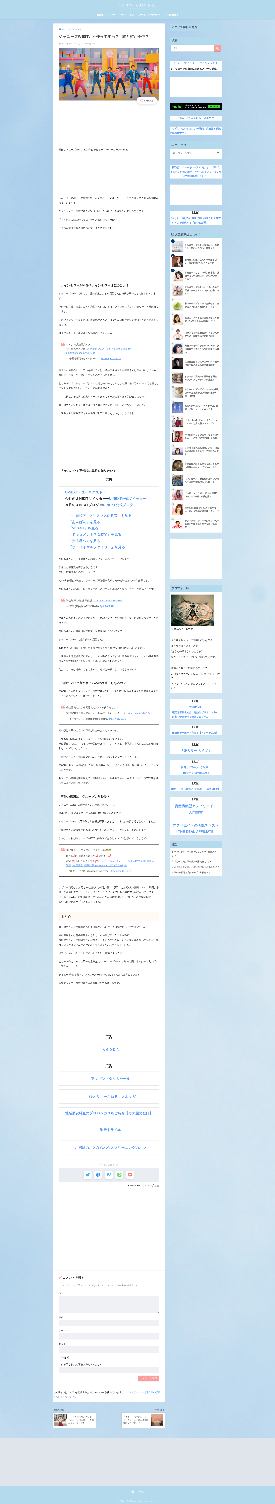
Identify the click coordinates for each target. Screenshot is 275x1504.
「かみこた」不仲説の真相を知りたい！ (192, 861)
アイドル (147, 1185)
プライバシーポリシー (149, 14)
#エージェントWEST (128, 861)
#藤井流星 (126, 348)
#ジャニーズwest (107, 861)
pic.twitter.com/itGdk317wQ (137, 713)
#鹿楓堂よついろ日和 (99, 348)
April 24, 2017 (107, 606)
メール (63, 1330)
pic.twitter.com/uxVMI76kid (80, 353)
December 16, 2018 (120, 871)
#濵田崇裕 (146, 861)
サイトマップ (127, 14)
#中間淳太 (77, 865)
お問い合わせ (171, 14)
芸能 (156, 1185)
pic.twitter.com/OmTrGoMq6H (111, 865)
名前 (62, 1317)
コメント (63, 1293)
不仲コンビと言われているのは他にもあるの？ (195, 866)
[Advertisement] (109, 127)
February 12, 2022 (111, 358)
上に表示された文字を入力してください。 (82, 1364)
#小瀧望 (116, 348)
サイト (62, 1344)
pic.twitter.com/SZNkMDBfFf (108, 600)
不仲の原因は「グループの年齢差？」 (191, 872)
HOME (139, 1492)
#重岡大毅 (89, 865)
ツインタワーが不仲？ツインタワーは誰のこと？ (194, 853)
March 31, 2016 (117, 718)
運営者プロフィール (106, 14)
